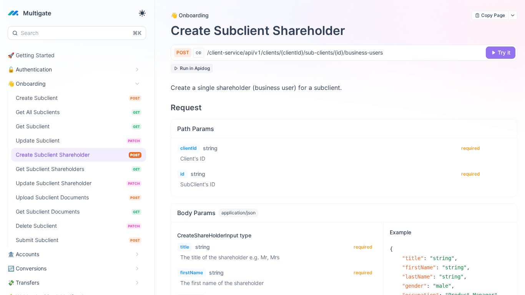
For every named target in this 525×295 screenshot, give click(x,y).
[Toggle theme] (142, 13)
